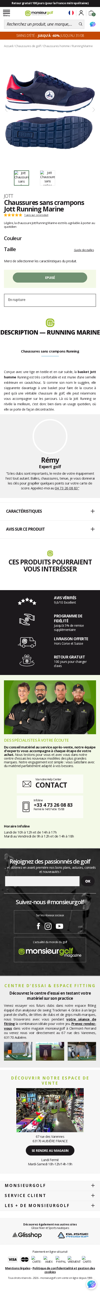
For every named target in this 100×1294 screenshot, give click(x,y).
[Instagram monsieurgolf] (48, 925)
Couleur (13, 238)
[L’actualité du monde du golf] (50, 951)
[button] (50, 511)
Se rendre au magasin (50, 1150)
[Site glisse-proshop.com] (73, 1235)
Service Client (25, 1195)
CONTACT (51, 785)
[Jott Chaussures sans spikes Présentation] (50, 109)
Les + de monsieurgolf (37, 1205)
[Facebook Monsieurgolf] (38, 925)
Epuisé (50, 277)
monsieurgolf (25, 1185)
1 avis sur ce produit (36, 215)
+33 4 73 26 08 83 (53, 804)
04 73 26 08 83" (67, 488)
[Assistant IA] (92, 24)
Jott (8, 196)
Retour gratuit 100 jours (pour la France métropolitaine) (50, 3)
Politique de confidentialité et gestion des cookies (64, 1270)
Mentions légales (17, 1268)
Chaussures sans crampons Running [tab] (50, 351)
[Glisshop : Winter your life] (39, 13)
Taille (10, 249)
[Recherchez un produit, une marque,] (80, 24)
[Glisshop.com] (27, 1235)
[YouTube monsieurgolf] (59, 925)
